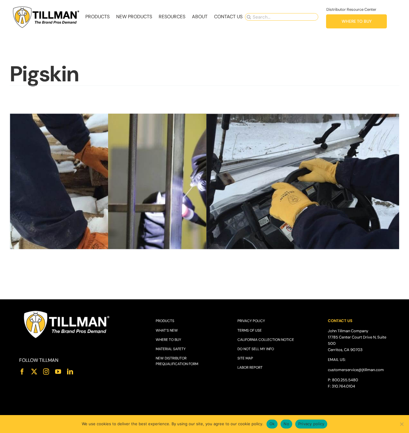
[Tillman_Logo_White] (67, 311)
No (286, 423)
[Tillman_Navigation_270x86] (46, 7)
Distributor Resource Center (351, 9)
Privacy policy (311, 423)
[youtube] (58, 372)
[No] (402, 424)
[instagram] (46, 372)
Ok (272, 423)
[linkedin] (70, 372)
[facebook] (22, 372)
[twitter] (34, 372)
